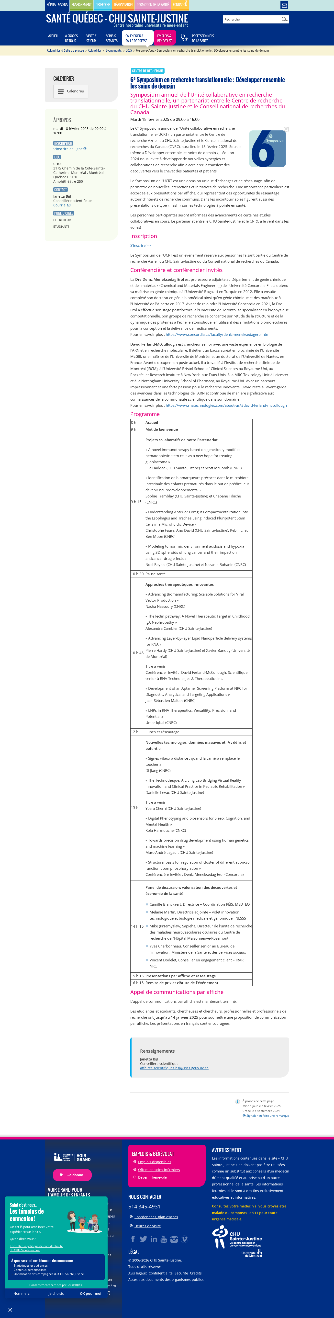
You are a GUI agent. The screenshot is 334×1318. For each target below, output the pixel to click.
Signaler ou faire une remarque (267, 1116)
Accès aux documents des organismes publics (166, 1279)
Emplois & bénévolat (164, 38)
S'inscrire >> (140, 245)
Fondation (180, 4)
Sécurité (181, 1273)
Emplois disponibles (154, 1162)
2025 (129, 50)
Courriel (60, 205)
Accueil (53, 36)
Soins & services (111, 38)
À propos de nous (71, 38)
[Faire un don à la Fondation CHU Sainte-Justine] (70, 1162)
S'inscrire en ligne (68, 148)
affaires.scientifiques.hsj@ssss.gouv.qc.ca (174, 1068)
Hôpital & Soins (57, 4)
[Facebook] (133, 1239)
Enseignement (81, 4)
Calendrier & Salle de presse (136, 38)
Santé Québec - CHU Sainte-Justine (117, 18)
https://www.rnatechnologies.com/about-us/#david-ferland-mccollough (226, 405)
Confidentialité (161, 1273)
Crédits (196, 1273)
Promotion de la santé (153, 4)
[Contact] (284, 5)
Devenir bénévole (152, 1177)
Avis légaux (137, 1273)
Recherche (103, 4)
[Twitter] (143, 1239)
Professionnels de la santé (203, 38)
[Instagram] (174, 1239)
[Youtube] (164, 1239)
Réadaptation (123, 4)
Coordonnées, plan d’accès (156, 1217)
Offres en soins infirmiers (159, 1169)
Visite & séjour (91, 38)
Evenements (114, 50)
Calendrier (94, 50)
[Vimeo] (184, 1239)
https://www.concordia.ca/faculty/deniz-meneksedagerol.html (218, 334)
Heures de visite (147, 1226)
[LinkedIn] (154, 1239)
